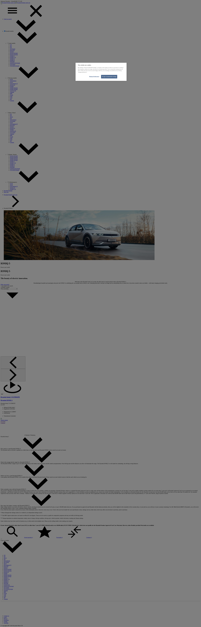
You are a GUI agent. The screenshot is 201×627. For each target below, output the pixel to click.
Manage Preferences (94, 76)
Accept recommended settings (109, 76)
